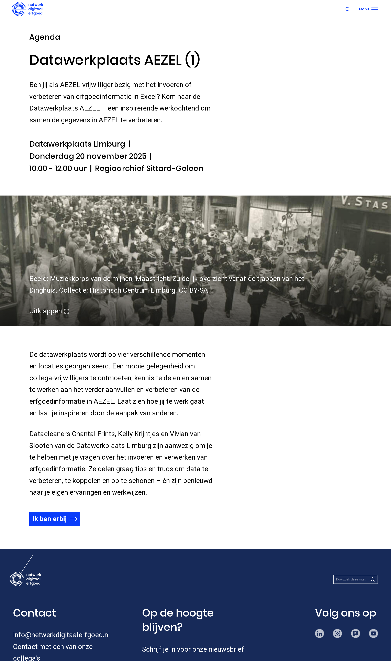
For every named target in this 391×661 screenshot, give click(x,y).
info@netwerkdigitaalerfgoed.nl (61, 635)
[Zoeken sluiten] (347, 9)
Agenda (44, 37)
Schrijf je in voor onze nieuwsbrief (193, 649)
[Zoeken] (372, 579)
